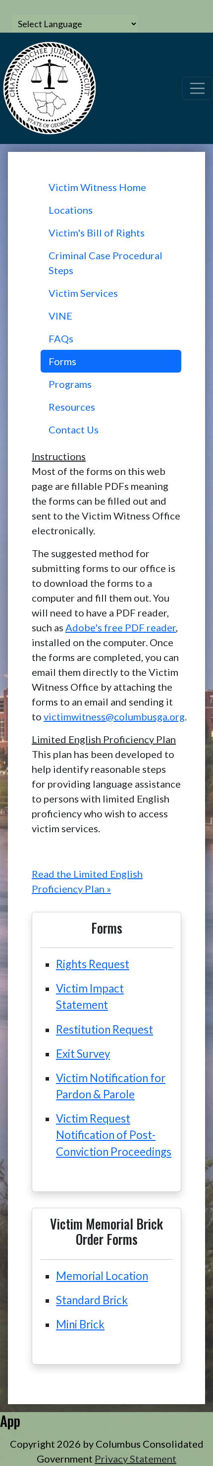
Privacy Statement (135, 1459)
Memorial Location (102, 1275)
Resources (72, 407)
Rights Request (92, 964)
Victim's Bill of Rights (97, 232)
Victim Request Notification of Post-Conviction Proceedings (113, 1135)
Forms (62, 361)
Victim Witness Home (97, 187)
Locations (71, 210)
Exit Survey (83, 1053)
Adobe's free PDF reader (120, 627)
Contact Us (74, 429)
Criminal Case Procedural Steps (105, 262)
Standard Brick (92, 1300)
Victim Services (83, 293)
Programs (70, 384)
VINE (60, 316)
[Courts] (49, 86)
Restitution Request (104, 1029)
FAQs (61, 338)
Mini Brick (80, 1324)
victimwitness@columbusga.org (114, 716)
